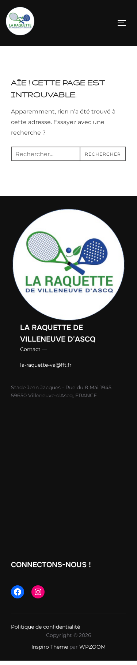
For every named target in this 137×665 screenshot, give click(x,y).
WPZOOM (92, 647)
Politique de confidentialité (45, 627)
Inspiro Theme (49, 647)
